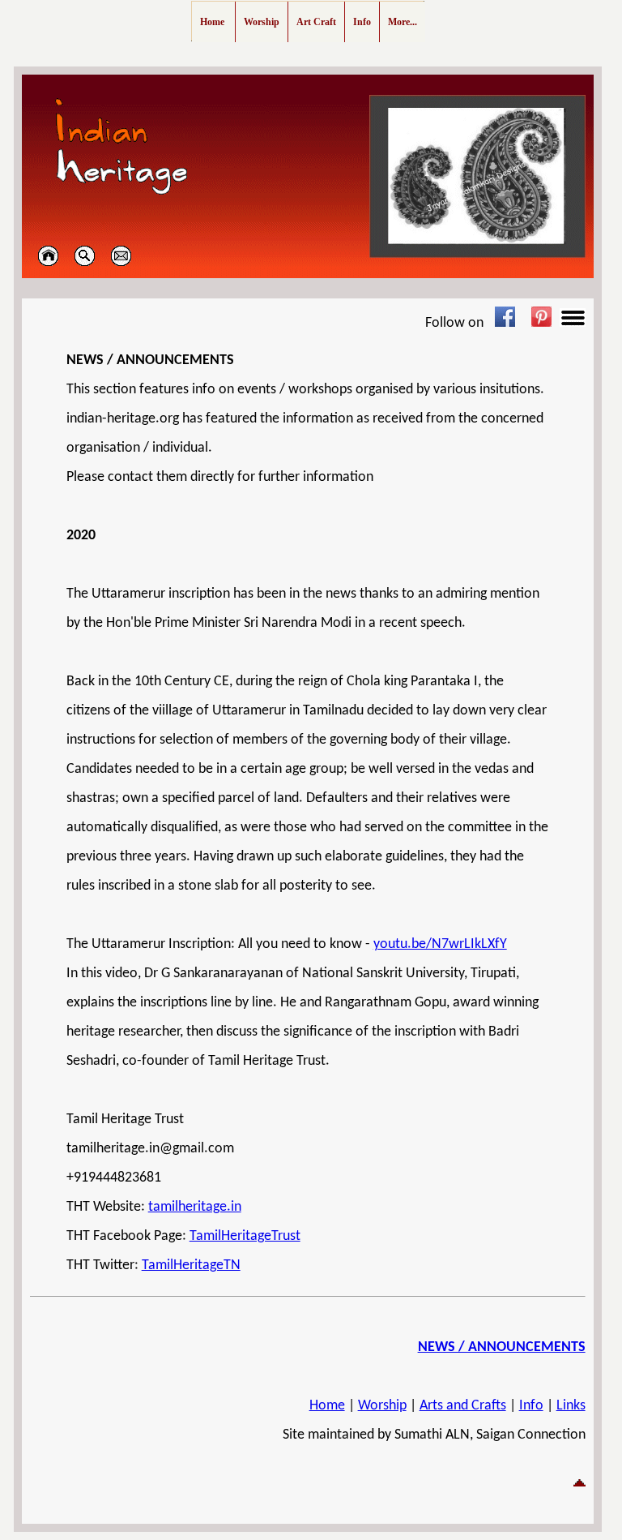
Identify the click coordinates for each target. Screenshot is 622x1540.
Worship (382, 1405)
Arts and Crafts (463, 1405)
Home (327, 1405)
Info (531, 1405)
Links (571, 1405)
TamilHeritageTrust (245, 1236)
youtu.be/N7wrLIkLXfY (440, 944)
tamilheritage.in (194, 1207)
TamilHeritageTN (191, 1265)
